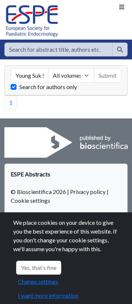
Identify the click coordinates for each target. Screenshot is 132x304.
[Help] (120, 49)
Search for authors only (48, 86)
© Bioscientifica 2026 (39, 191)
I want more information (48, 295)
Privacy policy (88, 191)
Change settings (38, 281)
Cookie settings (30, 200)
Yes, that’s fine (38, 267)
